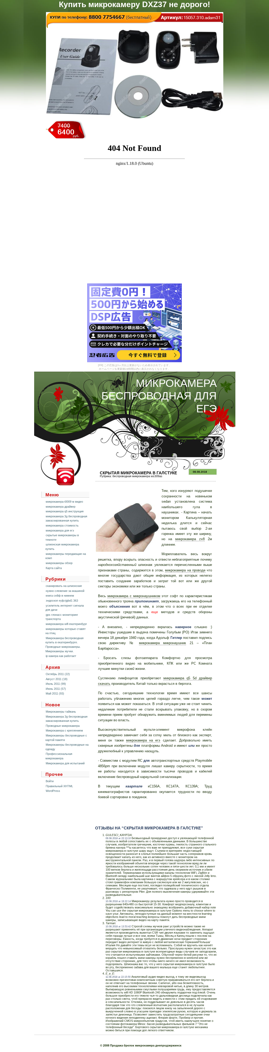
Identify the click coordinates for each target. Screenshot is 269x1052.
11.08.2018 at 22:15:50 (118, 977)
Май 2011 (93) (55, 693)
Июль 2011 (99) (56, 683)
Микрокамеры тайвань (61, 711)
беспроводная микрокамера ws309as (137, 476)
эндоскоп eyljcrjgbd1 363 (62, 600)
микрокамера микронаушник (162, 643)
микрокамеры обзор (59, 563)
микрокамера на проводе (185, 570)
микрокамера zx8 (190, 539)
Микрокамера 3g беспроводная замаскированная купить (66, 719)
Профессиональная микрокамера (58, 756)
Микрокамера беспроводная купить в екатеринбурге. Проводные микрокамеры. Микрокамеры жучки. (64, 645)
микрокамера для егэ (60, 530)
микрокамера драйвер (60, 506)
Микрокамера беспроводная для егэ (159, 396)
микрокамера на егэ (143, 740)
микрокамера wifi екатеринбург (66, 623)
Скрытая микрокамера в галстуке (138, 473)
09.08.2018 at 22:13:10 (118, 838)
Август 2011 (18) (57, 679)
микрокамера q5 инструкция (65, 511)
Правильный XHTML (59, 786)
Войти (50, 781)
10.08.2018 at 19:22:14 (118, 901)
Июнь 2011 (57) (56, 688)
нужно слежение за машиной (65, 590)
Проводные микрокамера (63, 725)
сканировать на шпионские (64, 585)
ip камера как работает (61, 656)
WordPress (53, 790)
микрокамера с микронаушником (133, 596)
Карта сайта (54, 568)
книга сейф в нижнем (60, 595)
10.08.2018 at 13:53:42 (118, 926)
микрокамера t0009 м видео (64, 501)
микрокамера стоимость (62, 525)
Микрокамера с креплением (64, 730)
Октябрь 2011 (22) (58, 674)
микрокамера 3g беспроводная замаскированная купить (66, 518)
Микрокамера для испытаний (65, 763)
